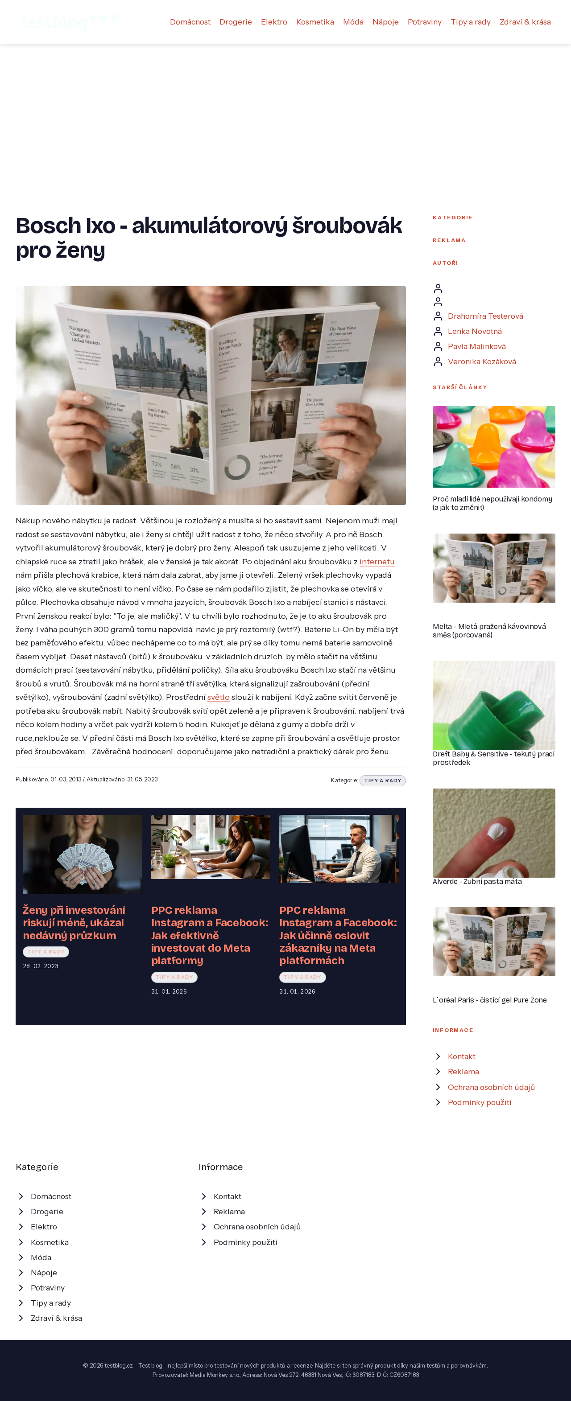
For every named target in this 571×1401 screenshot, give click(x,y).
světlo (218, 697)
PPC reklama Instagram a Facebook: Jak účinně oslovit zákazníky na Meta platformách (338, 935)
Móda (353, 21)
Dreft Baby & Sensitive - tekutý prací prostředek (493, 758)
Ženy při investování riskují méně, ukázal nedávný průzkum (74, 923)
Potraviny (425, 21)
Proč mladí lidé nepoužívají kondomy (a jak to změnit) (492, 503)
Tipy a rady (471, 21)
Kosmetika (315, 21)
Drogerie (235, 21)
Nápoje (385, 21)
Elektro (274, 21)
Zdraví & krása (525, 21)
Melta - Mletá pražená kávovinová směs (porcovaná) (489, 630)
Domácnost (190, 21)
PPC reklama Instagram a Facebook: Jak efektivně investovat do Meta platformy (210, 935)
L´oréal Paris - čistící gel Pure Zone (490, 1000)
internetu (377, 561)
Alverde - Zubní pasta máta (477, 881)
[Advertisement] (285, 111)
